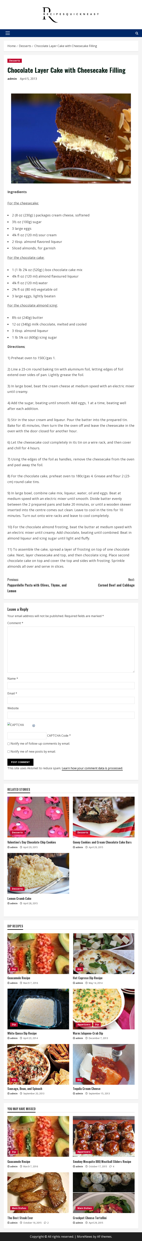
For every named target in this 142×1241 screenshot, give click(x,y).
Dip (14, 969)
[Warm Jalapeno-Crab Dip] (104, 1009)
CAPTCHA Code (57, 736)
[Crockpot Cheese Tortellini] (104, 1192)
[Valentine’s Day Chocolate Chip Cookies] (38, 817)
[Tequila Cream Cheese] (104, 1064)
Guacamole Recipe (18, 978)
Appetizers (83, 1024)
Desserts (14, 60)
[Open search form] (137, 33)
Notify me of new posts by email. (33, 751)
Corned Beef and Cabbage (116, 582)
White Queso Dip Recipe (22, 1033)
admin (12, 79)
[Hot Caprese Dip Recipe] (104, 953)
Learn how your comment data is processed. (92, 768)
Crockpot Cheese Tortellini (89, 1218)
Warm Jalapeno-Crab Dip (88, 1033)
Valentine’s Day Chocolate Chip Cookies (31, 842)
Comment (15, 623)
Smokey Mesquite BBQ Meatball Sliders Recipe (102, 1161)
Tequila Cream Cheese (86, 1088)
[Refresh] (34, 725)
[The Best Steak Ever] (38, 1192)
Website (13, 708)
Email (12, 693)
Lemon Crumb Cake (19, 898)
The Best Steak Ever (20, 1218)
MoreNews (84, 1237)
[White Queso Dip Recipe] (38, 1009)
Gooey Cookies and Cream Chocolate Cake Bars (102, 842)
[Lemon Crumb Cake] (38, 873)
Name (12, 679)
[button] (8, 33)
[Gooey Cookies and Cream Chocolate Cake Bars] (104, 817)
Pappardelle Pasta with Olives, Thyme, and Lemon (37, 585)
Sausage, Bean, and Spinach (24, 1088)
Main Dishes (19, 1208)
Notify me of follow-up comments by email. (40, 743)
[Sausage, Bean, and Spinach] (38, 1064)
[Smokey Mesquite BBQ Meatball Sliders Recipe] (104, 1136)
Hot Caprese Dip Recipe (87, 978)
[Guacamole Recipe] (38, 953)
